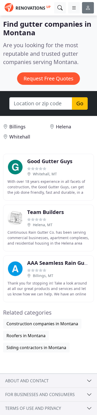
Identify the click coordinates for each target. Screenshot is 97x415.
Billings (17, 126)
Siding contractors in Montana (36, 347)
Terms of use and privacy (33, 408)
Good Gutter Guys (49, 161)
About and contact (27, 381)
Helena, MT (43, 224)
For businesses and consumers (40, 394)
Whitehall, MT (45, 173)
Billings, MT (43, 275)
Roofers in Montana (26, 335)
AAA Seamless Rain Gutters (62, 262)
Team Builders (45, 212)
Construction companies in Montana (42, 324)
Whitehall (19, 137)
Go (79, 103)
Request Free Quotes (48, 78)
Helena (63, 126)
